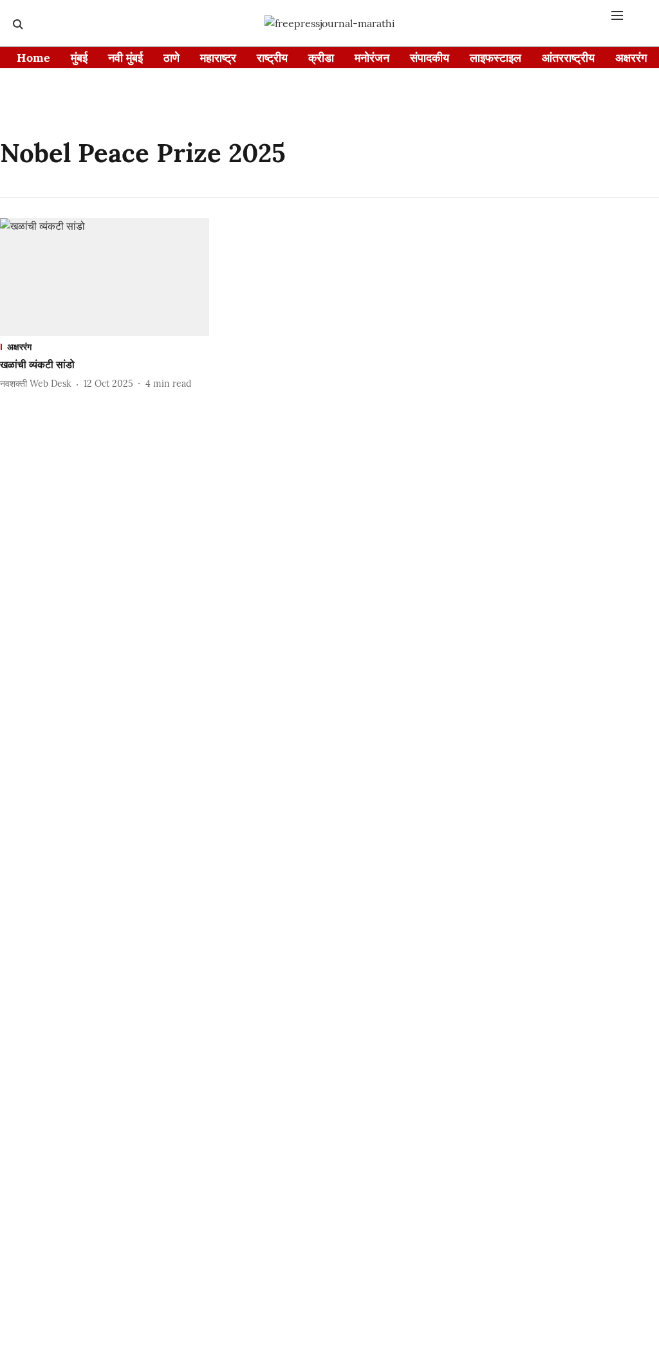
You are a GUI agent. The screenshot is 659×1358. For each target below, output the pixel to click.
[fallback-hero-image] (104, 277)
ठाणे (171, 57)
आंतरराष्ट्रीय (568, 57)
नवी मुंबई (125, 57)
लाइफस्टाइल (495, 57)
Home (33, 57)
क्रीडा (321, 57)
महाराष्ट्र (218, 57)
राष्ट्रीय (272, 57)
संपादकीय (429, 57)
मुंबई (79, 57)
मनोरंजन (372, 57)
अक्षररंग (631, 57)
